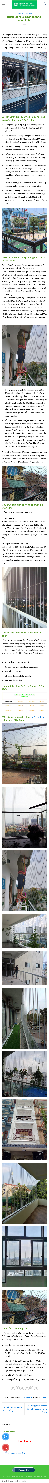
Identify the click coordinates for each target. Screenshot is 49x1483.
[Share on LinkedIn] (36, 1388)
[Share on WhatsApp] (13, 1388)
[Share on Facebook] (18, 1388)
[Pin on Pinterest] (31, 1388)
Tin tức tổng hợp (24, 13)
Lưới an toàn (38, 717)
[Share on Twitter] (22, 1388)
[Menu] (3, 4)
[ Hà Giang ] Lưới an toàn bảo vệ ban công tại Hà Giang (36, 1408)
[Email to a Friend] (27, 1388)
